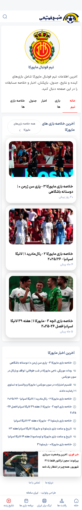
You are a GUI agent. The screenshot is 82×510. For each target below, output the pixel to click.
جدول (33, 101)
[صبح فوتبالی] (53, 16)
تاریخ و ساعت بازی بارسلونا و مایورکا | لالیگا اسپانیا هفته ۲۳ (40, 429)
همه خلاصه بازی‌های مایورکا (24, 127)
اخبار (44, 101)
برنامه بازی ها (26, 506)
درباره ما (49, 483)
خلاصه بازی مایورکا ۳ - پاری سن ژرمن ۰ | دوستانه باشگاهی (41, 363)
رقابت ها (61, 506)
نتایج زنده (9, 506)
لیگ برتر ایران (44, 506)
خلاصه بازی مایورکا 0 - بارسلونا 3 (54, 445)
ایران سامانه (32, 493)
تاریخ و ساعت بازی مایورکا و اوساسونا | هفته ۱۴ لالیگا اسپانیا (40, 437)
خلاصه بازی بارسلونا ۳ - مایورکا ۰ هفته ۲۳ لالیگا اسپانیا (43, 421)
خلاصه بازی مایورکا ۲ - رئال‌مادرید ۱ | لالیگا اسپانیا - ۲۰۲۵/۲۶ (39, 399)
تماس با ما (34, 483)
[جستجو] (5, 16)
